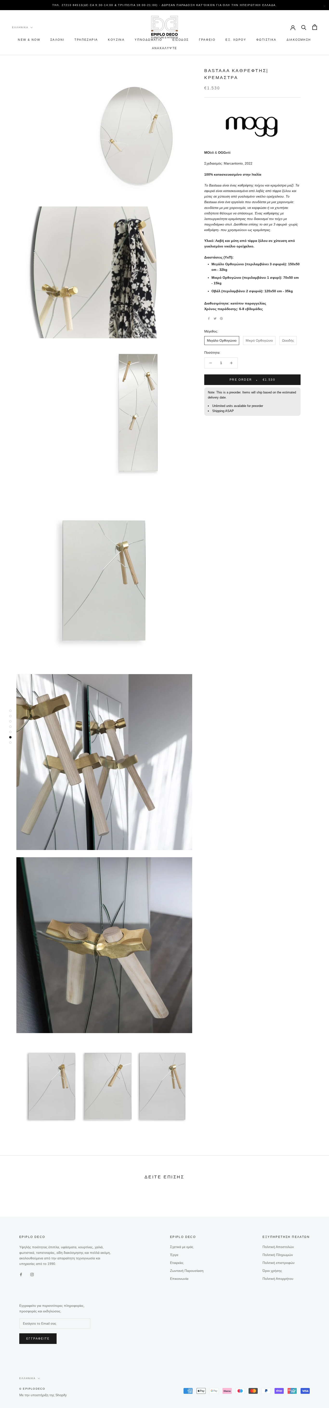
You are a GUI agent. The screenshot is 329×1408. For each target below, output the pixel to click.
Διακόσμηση (299, 39)
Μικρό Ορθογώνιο (259, 341)
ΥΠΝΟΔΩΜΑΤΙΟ (148, 39)
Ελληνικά (20, 27)
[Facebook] (208, 318)
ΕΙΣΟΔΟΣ (180, 39)
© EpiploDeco (32, 1388)
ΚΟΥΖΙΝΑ (116, 39)
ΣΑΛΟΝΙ (57, 39)
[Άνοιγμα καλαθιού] (314, 27)
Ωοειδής (288, 341)
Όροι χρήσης (272, 1271)
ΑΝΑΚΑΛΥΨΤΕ (164, 48)
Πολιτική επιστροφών (279, 1263)
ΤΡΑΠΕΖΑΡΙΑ (86, 39)
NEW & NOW (29, 39)
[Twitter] (215, 318)
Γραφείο (207, 39)
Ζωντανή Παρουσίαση (187, 1271)
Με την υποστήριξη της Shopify (43, 1395)
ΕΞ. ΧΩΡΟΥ (235, 39)
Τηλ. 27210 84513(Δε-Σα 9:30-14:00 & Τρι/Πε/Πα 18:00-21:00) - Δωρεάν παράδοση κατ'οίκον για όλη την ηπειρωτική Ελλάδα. (164, 5)
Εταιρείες (177, 1263)
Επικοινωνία (179, 1279)
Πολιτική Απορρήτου (278, 1279)
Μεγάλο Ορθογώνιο (222, 341)
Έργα (174, 1255)
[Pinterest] (221, 318)
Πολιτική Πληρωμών (278, 1255)
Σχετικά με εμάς (181, 1247)
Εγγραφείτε (38, 1338)
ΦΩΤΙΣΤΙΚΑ (266, 39)
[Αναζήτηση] (303, 27)
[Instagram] (32, 1274)
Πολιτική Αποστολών (278, 1247)
